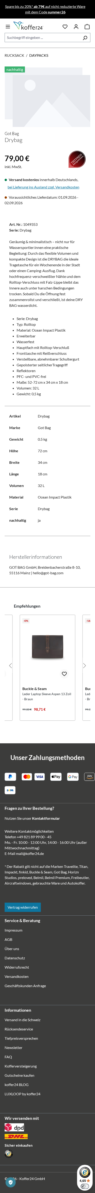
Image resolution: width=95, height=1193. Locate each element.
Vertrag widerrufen (23, 907)
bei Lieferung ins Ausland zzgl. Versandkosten (43, 187)
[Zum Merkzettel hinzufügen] (64, 673)
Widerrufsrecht (17, 967)
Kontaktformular (46, 818)
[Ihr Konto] (76, 26)
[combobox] (42, 37)
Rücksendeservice (19, 1029)
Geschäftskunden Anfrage (25, 985)
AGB (8, 939)
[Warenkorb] (87, 26)
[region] (47, 97)
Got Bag (12, 133)
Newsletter (13, 1047)
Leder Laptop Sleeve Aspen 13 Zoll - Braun (46, 696)
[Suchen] (85, 37)
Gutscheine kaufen (19, 1075)
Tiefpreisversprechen (21, 1038)
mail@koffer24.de (30, 853)
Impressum (13, 930)
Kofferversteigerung (21, 1066)
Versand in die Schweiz (22, 1019)
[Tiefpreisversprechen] (8, 150)
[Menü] (7, 26)
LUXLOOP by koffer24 (22, 1094)
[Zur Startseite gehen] (36, 26)
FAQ (8, 1057)
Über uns (12, 948)
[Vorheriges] (10, 665)
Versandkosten (17, 976)
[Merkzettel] (65, 26)
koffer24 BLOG (17, 1084)
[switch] (85, 1186)
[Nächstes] (84, 665)
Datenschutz (15, 958)
